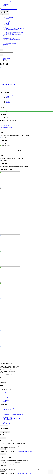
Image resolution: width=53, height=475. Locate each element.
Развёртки (8, 23)
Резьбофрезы (9, 21)
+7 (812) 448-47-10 (7, 1)
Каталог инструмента (8, 17)
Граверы (7, 24)
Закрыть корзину (5, 432)
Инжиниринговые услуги (12, 29)
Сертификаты (6, 400)
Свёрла (7, 18)
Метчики (8, 22)
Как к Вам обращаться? (5, 369)
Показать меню (5, 11)
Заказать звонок (6, 6)
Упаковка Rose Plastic (11, 37)
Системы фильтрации (11, 40)
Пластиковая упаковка (8, 35)
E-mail (1, 372)
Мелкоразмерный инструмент (13, 100)
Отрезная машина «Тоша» (12, 42)
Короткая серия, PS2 (7, 84)
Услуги (4, 27)
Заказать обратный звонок (6, 127)
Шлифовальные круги (11, 43)
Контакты (5, 5)
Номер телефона (4, 371)
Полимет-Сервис (7, 397)
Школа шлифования (10, 33)
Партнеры (5, 399)
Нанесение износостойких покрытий (14, 32)
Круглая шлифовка (10, 30)
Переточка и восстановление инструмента (16, 28)
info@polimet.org (6, 3)
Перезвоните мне (4, 425)
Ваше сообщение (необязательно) (8, 469)
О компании (6, 4)
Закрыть (4, 438)
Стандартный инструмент (9, 95)
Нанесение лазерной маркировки (13, 34)
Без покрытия (5, 117)
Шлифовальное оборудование (13, 39)
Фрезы (7, 19)
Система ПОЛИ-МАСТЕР (12, 25)
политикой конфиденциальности (25, 380)
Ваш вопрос (3, 377)
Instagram (4, 392)
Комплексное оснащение (8, 38)
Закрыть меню (5, 14)
